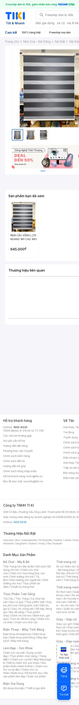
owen (67, 540)
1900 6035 (20, 522)
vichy (42, 543)
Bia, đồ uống (16, 612)
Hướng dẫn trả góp (14, 466)
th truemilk (45, 540)
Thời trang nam (67, 587)
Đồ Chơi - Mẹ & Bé (16, 562)
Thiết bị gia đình (36, 688)
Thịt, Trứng (22, 598)
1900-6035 (20, 427)
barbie (58, 540)
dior (17, 540)
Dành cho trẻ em (21, 615)
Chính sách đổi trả (14, 461)
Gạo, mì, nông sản (23, 608)
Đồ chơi (40, 566)
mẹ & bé (73, 23)
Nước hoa (17, 673)
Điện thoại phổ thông (22, 637)
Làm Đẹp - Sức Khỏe (18, 648)
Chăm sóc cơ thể (21, 659)
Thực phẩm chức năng (23, 656)
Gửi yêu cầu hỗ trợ (14, 440)
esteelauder (29, 540)
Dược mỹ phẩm (37, 676)
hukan (32, 543)
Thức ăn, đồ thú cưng (22, 618)
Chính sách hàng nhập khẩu (20, 471)
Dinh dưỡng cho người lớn (25, 580)
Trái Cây (8, 598)
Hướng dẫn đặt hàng (15, 445)
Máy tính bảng (19, 640)
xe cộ (61, 23)
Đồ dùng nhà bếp (13, 688)
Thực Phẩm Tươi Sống (19, 594)
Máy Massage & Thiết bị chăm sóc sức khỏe (27, 661)
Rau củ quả (16, 602)
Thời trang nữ (66, 562)
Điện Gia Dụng (13, 683)
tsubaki (57, 543)
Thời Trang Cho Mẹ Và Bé (18, 566)
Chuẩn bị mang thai (22, 586)
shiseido (8, 543)
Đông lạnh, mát (29, 605)
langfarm (21, 543)
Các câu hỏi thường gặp (17, 435)
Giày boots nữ (70, 630)
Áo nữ (59, 566)
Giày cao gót (64, 624)
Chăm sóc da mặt (14, 652)
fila (49, 543)
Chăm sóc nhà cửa (26, 622)
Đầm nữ (70, 566)
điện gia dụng (44, 23)
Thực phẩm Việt (34, 602)
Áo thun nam (63, 591)
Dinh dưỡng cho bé (21, 576)
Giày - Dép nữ (66, 619)
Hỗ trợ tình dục (33, 673)
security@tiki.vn (33, 481)
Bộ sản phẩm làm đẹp (25, 674)
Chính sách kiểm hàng (16, 456)
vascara (8, 540)
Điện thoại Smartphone (17, 634)
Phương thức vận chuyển (18, 450)
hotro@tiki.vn (34, 476)
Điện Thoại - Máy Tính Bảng (23, 629)
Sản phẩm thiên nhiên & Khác (24, 664)
